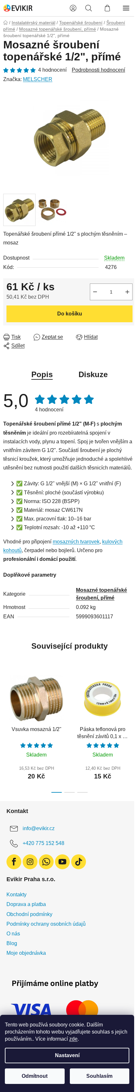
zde (73, 1039)
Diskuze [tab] (93, 374)
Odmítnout (35, 1076)
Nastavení (67, 1055)
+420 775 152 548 (43, 843)
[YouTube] (62, 861)
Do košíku (69, 313)
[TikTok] (78, 861)
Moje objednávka (26, 953)
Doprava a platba (26, 904)
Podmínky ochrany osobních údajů (46, 924)
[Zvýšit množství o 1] (127, 292)
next (132, 699)
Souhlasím (99, 1076)
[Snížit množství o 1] (95, 292)
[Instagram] (30, 861)
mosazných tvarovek (76, 541)
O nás (13, 933)
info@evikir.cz (39, 828)
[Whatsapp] (46, 861)
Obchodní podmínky (29, 914)
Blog (11, 943)
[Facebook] (13, 861)
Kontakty (16, 894)
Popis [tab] (42, 374)
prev (7, 699)
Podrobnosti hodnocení (98, 70)
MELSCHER (37, 79)
